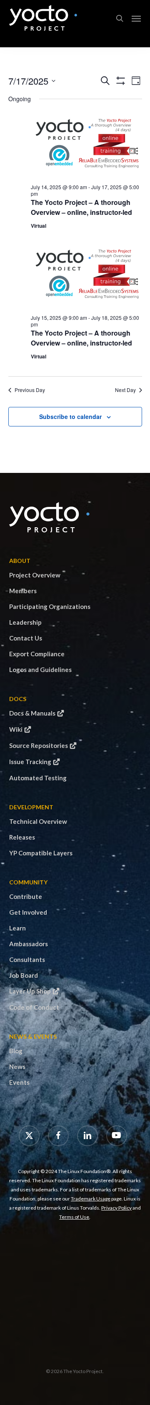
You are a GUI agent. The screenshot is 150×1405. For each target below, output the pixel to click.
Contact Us (25, 638)
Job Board (23, 975)
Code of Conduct (34, 1007)
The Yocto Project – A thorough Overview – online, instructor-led (81, 207)
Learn (17, 928)
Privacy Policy (116, 1208)
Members (23, 590)
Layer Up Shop (30, 991)
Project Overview (34, 575)
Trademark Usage (90, 1199)
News (17, 1066)
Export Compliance (37, 653)
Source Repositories (38, 745)
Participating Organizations (49, 606)
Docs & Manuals (32, 713)
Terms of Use (74, 1217)
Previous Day (30, 390)
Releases (22, 837)
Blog (15, 1050)
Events (19, 1082)
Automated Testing (38, 778)
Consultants (27, 959)
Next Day (125, 390)
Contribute (25, 896)
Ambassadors (28, 943)
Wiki (15, 729)
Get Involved (28, 912)
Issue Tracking (30, 761)
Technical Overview (38, 821)
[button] (136, 18)
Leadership (25, 622)
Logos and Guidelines (40, 669)
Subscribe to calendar (70, 416)
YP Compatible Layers (40, 853)
